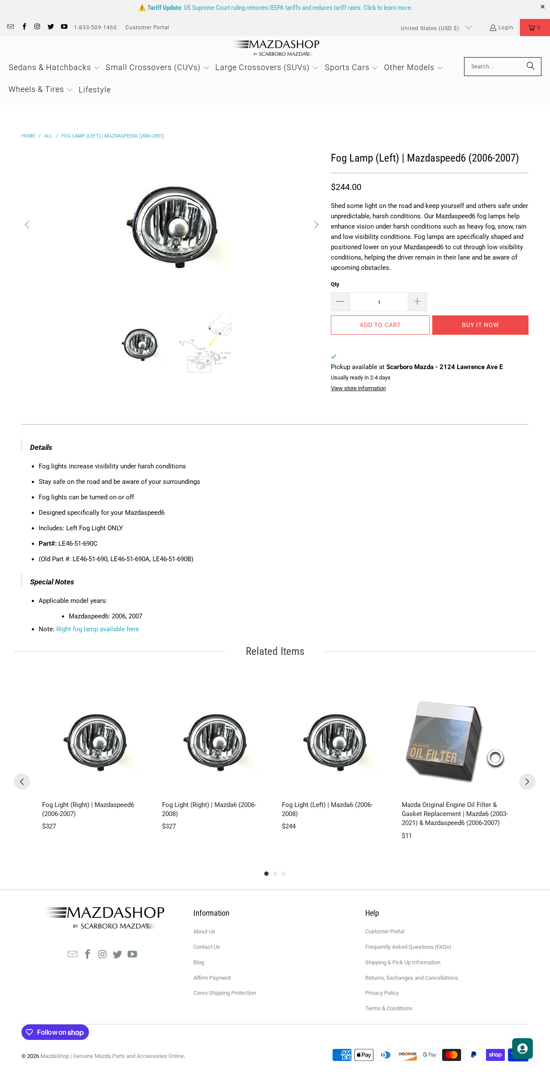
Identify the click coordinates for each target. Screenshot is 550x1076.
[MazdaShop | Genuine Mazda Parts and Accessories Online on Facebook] (23, 27)
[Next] (316, 224)
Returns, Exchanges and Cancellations (411, 978)
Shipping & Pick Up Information (402, 962)
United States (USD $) (431, 28)
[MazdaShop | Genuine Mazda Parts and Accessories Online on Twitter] (50, 27)
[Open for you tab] (522, 1048)
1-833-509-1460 (95, 27)
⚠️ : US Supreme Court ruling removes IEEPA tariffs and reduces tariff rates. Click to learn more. (275, 8)
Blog (198, 962)
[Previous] (28, 224)
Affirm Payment (212, 978)
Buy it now (480, 324)
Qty (335, 284)
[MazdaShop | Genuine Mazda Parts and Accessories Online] (275, 48)
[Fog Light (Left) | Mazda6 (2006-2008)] (335, 741)
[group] (95, 764)
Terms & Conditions (388, 1008)
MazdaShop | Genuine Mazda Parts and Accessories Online (112, 1056)
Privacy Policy (382, 993)
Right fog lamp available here (97, 629)
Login (505, 27)
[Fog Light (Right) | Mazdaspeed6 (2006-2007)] (95, 741)
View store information (358, 388)
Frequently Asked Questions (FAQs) (408, 947)
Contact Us (206, 947)
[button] (535, 27)
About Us (204, 931)
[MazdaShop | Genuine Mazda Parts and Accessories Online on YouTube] (63, 27)
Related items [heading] (275, 651)
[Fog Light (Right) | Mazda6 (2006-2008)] (215, 741)
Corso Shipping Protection (224, 993)
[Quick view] (139, 785)
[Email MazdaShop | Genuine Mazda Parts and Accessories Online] (10, 27)
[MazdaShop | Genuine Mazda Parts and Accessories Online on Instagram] (37, 27)
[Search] (530, 66)
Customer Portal (147, 27)
